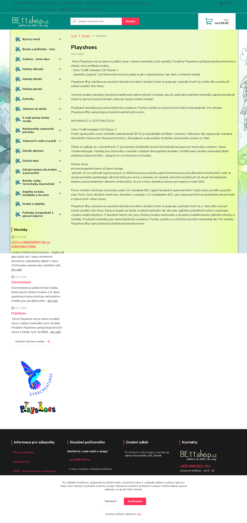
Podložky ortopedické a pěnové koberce (37, 214)
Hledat (130, 21)
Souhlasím (135, 501)
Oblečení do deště (34, 109)
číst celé (16, 270)
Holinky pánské (32, 89)
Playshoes (18, 313)
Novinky (86, 36)
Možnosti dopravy (139, 3)
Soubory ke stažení (116, 3)
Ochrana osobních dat (70, 3)
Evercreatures (21, 282)
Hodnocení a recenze (24, 9)
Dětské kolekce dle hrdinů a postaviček (39, 171)
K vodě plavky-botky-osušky (36, 119)
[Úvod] (39, 21)
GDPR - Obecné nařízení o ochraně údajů (34, 471)
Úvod (74, 36)
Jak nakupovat (49, 9)
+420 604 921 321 (195, 466)
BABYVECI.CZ (67, 9)
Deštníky (28, 99)
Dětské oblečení (33, 151)
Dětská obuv (30, 161)
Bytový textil (31, 39)
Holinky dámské (32, 69)
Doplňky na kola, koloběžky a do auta (35, 193)
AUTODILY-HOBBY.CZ (90, 9)
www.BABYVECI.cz (80, 459)
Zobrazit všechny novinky (29, 341)
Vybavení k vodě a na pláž (39, 141)
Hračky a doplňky (33, 204)
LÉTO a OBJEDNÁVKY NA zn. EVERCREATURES (30, 244)
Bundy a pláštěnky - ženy (38, 49)
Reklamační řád (94, 3)
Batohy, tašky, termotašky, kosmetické (38, 182)
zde (139, 514)
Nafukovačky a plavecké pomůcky (38, 130)
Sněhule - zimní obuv (36, 59)
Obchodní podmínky (44, 3)
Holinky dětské (32, 79)
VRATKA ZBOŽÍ (21, 3)
